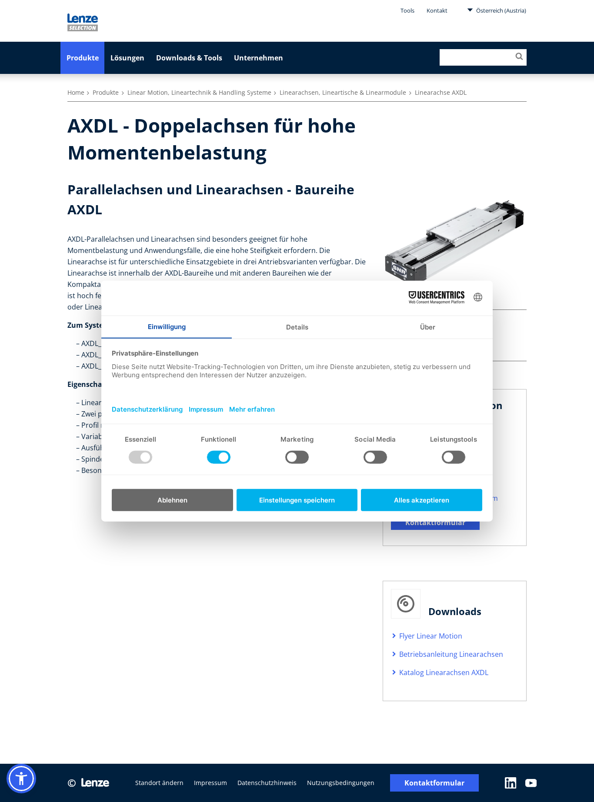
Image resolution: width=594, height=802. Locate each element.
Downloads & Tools (189, 58)
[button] (21, 778)
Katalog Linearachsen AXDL (443, 672)
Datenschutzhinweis (267, 783)
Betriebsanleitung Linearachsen (451, 654)
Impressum (210, 783)
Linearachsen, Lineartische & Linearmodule (343, 92)
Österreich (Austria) (500, 10)
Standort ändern (159, 783)
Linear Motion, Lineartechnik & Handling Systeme (199, 92)
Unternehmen (258, 58)
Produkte (83, 58)
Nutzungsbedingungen (340, 783)
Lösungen (127, 58)
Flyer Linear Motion (430, 636)
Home (75, 92)
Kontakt (437, 10)
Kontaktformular (435, 522)
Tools (407, 10)
